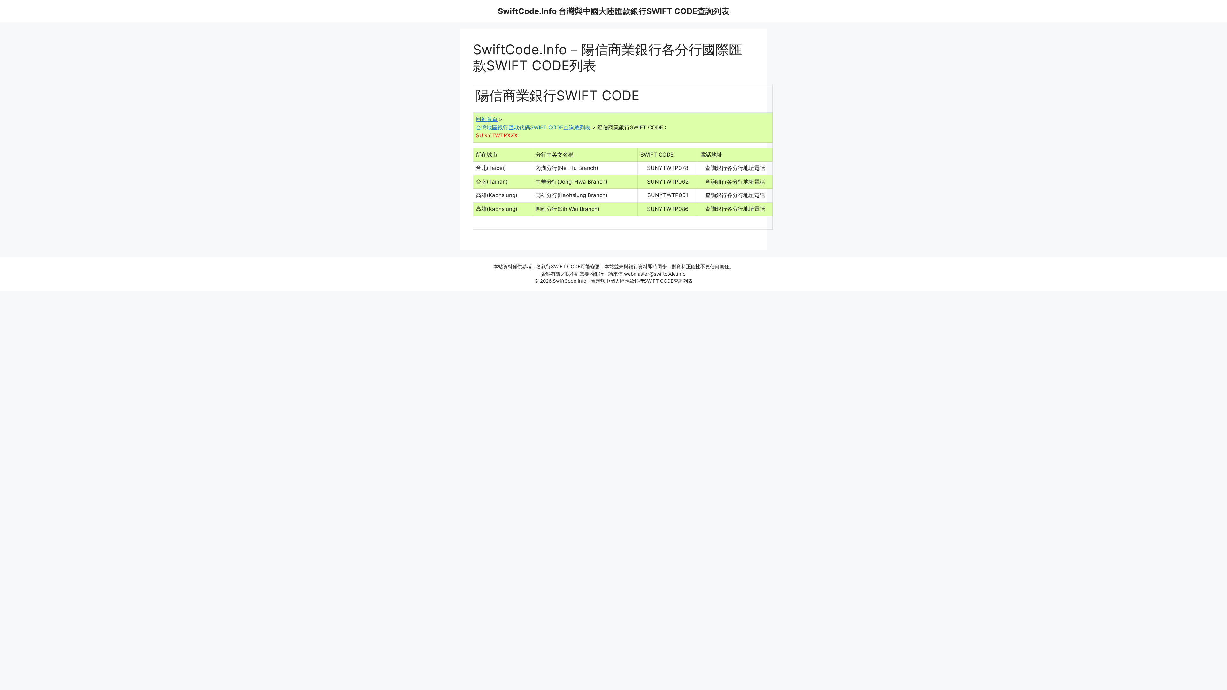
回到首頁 (487, 119)
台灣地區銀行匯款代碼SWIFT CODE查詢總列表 (533, 127)
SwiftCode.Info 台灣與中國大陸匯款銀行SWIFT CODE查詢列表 (613, 11)
